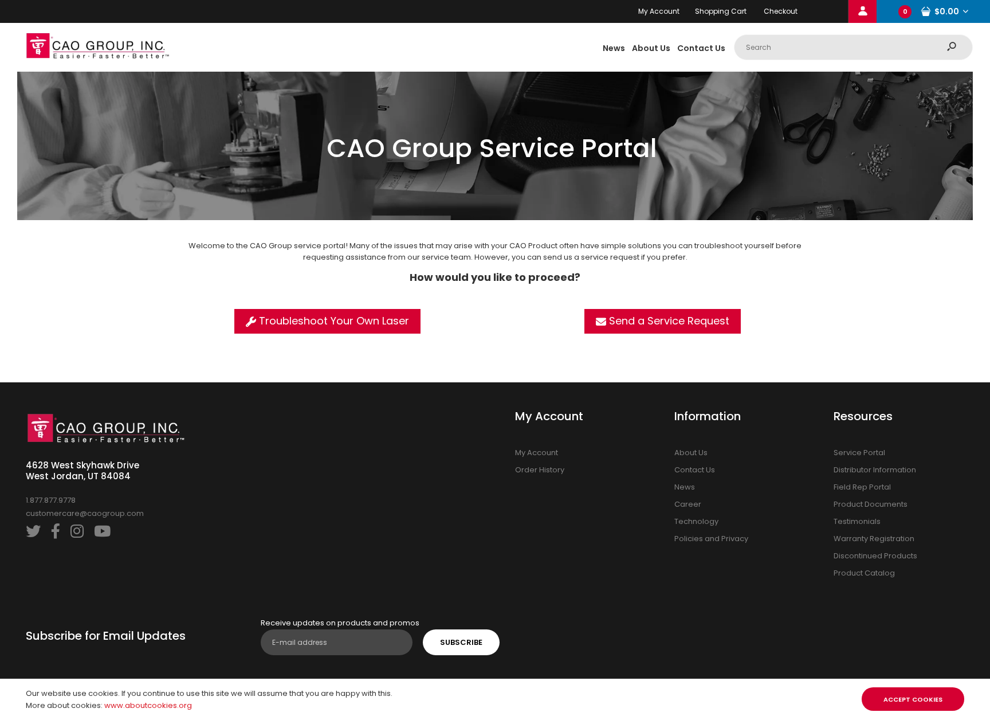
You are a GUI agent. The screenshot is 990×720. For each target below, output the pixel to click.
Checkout (781, 11)
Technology (696, 521)
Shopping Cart (721, 11)
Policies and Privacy (711, 538)
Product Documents (870, 504)
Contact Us (694, 469)
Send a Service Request (669, 321)
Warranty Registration (874, 538)
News (684, 487)
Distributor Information (875, 469)
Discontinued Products (875, 555)
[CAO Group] (97, 55)
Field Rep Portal (862, 487)
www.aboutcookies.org (148, 705)
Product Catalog (864, 573)
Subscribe (461, 642)
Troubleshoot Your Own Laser (334, 321)
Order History (539, 469)
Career (687, 504)
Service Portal (859, 452)
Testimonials (857, 521)
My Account (658, 11)
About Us (691, 452)
